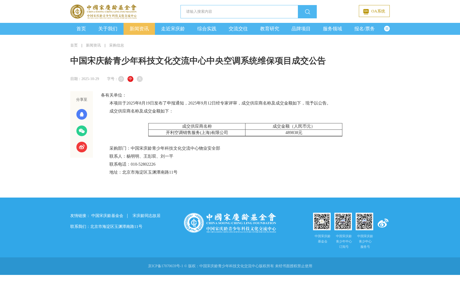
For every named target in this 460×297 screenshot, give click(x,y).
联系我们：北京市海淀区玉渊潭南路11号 (106, 226)
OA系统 (378, 11)
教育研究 (269, 28)
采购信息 (116, 45)
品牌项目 (301, 28)
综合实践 (206, 28)
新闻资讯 (139, 28)
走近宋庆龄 (173, 28)
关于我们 (107, 28)
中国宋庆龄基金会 (107, 216)
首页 (81, 28)
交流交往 (238, 28)
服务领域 (332, 28)
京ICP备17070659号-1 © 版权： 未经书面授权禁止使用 (230, 266)
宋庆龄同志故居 (147, 216)
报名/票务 (364, 28)
